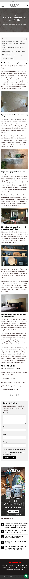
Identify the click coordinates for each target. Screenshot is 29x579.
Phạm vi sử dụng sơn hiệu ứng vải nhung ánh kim (13, 48)
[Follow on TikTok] (13, 1)
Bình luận (6, 413)
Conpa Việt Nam (13, 390)
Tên (4, 427)
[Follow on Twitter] (15, 1)
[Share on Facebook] (10, 395)
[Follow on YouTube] (18, 1)
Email (5, 434)
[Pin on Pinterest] (16, 395)
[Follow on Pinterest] (16, 1)
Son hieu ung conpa (21, 24)
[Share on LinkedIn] (18, 395)
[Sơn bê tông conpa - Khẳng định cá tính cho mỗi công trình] (14, 5)
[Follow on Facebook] (10, 1)
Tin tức (14, 15)
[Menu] (2, 5)
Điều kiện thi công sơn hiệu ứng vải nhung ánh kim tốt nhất (14, 52)
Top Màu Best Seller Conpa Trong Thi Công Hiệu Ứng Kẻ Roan (15, 536)
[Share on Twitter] (12, 395)
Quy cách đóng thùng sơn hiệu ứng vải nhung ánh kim (13, 56)
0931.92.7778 (11, 378)
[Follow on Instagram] (12, 1)
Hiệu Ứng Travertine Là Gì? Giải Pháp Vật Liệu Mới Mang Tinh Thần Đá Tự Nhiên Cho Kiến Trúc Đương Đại (15, 548)
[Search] (27, 5)
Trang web (6, 442)
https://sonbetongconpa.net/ (16, 386)
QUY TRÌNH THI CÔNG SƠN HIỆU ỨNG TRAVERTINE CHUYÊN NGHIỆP (16, 531)
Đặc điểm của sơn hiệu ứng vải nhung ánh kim (14, 44)
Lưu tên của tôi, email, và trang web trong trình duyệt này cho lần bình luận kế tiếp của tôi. (14, 452)
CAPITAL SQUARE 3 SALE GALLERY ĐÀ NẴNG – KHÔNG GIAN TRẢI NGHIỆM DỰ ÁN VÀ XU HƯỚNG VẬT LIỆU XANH (16, 525)
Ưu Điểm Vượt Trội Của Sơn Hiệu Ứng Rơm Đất (15, 542)
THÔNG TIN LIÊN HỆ (8, 58)
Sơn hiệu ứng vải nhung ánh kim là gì (12, 41)
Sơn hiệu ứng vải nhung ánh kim (10, 120)
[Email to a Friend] (14, 395)
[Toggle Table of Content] (24, 39)
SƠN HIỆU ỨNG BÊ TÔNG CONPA (10, 369)
